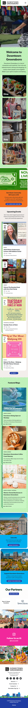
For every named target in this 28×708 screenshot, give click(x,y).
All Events (13, 373)
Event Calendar (13, 683)
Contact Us (13, 686)
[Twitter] (11, 678)
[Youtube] (21, 678)
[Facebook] (7, 678)
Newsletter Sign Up (13, 688)
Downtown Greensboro (15, 700)
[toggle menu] (25, 2)
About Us (13, 681)
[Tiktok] (17, 678)
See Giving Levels (14, 593)
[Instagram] (14, 678)
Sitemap (14, 705)
